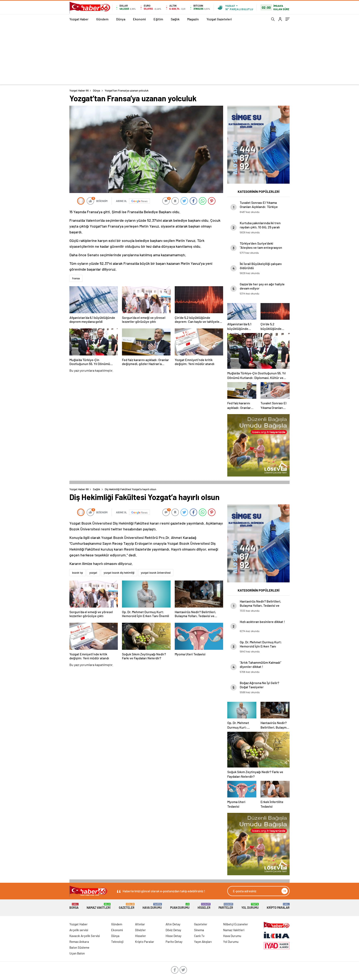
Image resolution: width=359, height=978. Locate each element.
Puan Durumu (179, 906)
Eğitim (158, 19)
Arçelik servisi (78, 930)
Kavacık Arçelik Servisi (84, 936)
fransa (76, 278)
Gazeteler (126, 906)
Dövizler (140, 930)
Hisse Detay (173, 936)
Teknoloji (117, 941)
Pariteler (226, 906)
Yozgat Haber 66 (79, 90)
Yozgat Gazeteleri (219, 19)
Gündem (102, 19)
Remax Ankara (79, 941)
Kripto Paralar (278, 906)
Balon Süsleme (79, 947)
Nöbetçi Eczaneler (235, 924)
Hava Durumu (152, 906)
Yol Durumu (250, 906)
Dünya (120, 19)
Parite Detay (174, 941)
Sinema (199, 930)
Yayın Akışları (203, 941)
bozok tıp (77, 572)
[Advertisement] (179, 55)
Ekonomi (139, 19)
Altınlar (140, 924)
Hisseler (204, 906)
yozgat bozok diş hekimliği (119, 572)
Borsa (74, 906)
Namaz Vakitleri (99, 906)
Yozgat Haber (79, 19)
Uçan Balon (77, 953)
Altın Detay (173, 924)
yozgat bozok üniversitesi (156, 572)
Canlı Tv (199, 936)
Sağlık (175, 19)
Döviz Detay (173, 930)
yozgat (93, 572)
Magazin (193, 19)
